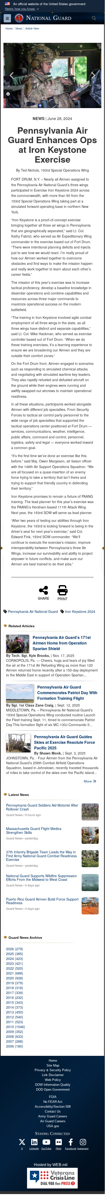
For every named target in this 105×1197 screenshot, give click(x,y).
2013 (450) (14, 1012)
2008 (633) (14, 1036)
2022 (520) (14, 968)
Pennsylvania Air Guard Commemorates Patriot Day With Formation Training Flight (67, 692)
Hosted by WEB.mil (50, 1165)
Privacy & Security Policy (53, 1070)
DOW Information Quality (52, 1085)
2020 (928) (14, 978)
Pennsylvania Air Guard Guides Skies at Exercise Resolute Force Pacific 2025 (64, 742)
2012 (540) (14, 1016)
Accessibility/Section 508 (53, 1106)
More (88, 781)
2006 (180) (14, 1046)
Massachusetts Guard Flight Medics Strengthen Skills (33, 830)
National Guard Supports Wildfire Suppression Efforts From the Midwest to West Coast (41, 877)
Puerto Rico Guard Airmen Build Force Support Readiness (42, 901)
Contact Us (53, 1111)
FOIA (53, 1097)
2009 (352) (14, 1031)
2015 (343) (14, 1002)
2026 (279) (14, 948)
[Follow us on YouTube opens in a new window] (46, 1143)
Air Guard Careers (53, 1121)
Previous (12, 75)
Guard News (14, 815)
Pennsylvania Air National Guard (33, 611)
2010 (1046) (15, 1026)
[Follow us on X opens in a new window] (22, 1143)
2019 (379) (14, 982)
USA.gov (53, 1126)
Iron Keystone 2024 (80, 611)
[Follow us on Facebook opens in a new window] (71, 1143)
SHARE (43, 598)
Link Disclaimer (53, 1075)
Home (53, 1060)
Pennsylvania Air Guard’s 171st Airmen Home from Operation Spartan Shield (62, 643)
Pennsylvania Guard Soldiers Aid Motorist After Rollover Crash (42, 807)
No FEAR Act (52, 1102)
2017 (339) (14, 992)
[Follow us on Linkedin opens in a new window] (34, 1143)
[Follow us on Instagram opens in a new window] (83, 1143)
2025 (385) (14, 953)
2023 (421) (14, 963)
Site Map (53, 1065)
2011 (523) (14, 1021)
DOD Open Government (53, 1089)
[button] (22, 8)
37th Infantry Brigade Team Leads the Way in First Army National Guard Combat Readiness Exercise (41, 855)
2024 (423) (14, 958)
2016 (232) (14, 997)
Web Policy (53, 1080)
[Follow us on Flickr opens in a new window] (58, 1143)
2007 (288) (14, 1041)
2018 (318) (14, 987)
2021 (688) (14, 973)
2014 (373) (14, 1007)
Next (93, 75)
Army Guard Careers (52, 1116)
